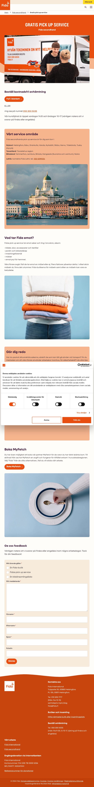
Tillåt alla (76, 420)
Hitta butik (88, 2)
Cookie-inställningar (55, 781)
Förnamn (10, 614)
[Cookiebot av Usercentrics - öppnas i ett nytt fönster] (81, 365)
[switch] (35, 404)
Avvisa (46, 420)
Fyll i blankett (13, 99)
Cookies (43, 781)
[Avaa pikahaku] (85, 7)
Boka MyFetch (14, 467)
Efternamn (10, 626)
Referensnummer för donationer (18, 771)
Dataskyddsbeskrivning (30, 781)
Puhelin (9, 648)
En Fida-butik (16, 568)
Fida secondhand (19, 13)
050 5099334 (39, 159)
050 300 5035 (30, 111)
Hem (6, 13)
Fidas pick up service (20, 572)
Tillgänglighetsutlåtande (73, 781)
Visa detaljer (82, 413)
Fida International (12, 745)
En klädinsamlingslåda (21, 577)
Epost (8, 637)
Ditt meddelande (13, 581)
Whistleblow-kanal (59, 784)
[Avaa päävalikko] (91, 7)
